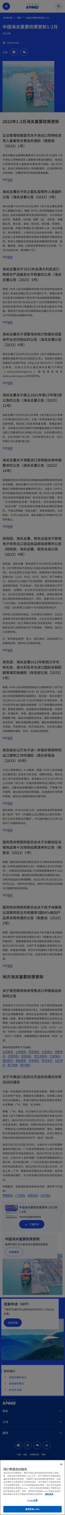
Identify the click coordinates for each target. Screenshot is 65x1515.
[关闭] (61, 1464)
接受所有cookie (32, 1509)
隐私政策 (49, 1494)
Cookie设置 (32, 1500)
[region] (32, 1487)
